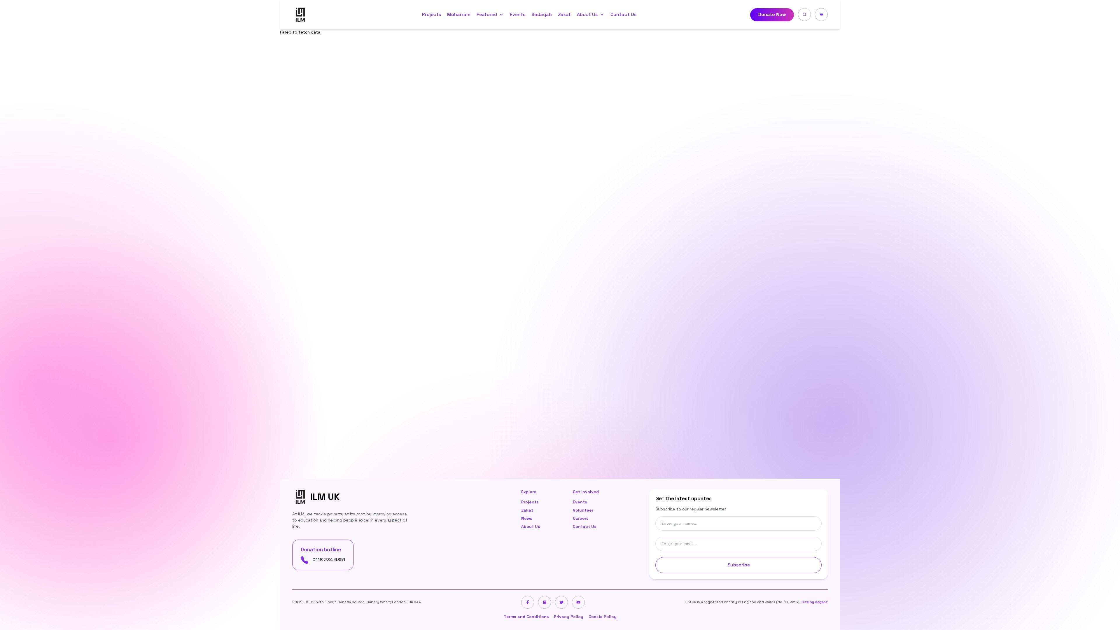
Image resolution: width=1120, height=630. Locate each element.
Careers (581, 518)
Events (517, 15)
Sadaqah (541, 15)
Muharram (458, 15)
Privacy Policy (568, 616)
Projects (431, 15)
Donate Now (772, 14)
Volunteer (583, 510)
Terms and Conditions (526, 616)
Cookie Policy (603, 616)
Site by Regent (815, 602)
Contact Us (623, 15)
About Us (530, 526)
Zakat (564, 15)
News (526, 518)
